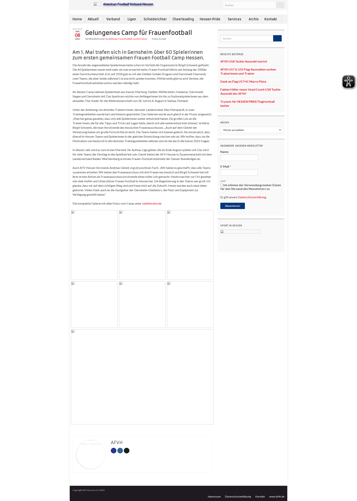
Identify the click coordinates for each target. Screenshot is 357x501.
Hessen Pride (210, 19)
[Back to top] (348, 492)
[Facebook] (80, 4)
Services (235, 19)
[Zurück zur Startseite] (178, 12)
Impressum (214, 496)
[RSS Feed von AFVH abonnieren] (74, 4)
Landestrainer (140, 38)
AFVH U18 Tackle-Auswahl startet (243, 61)
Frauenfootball (125, 38)
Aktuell (93, 19)
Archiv (254, 19)
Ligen (132, 19)
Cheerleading (183, 19)
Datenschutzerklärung (252, 197)
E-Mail (225, 166)
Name (224, 151)
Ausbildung (111, 38)
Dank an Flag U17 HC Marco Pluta (243, 81)
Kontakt (271, 19)
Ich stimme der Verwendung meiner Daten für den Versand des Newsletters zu (250, 186)
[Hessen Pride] (86, 4)
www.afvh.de (276, 496)
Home (77, 19)
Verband (113, 19)
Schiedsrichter (155, 19)
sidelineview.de (151, 203)
